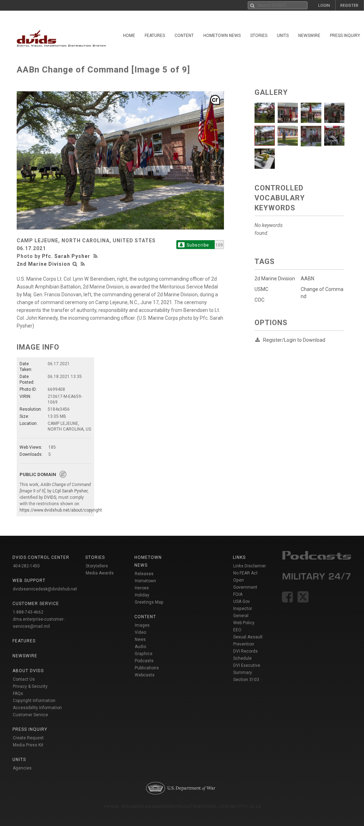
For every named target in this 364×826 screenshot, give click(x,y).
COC (259, 300)
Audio (140, 646)
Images (142, 625)
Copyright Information (34, 700)
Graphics (143, 653)
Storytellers (97, 565)
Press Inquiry (29, 729)
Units (283, 35)
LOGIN (324, 5)
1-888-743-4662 (28, 612)
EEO (237, 629)
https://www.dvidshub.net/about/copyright (61, 510)
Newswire (309, 35)
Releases (144, 573)
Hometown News (222, 35)
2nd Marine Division (43, 264)
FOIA (237, 594)
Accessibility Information (37, 707)
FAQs (18, 693)
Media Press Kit (28, 745)
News (140, 639)
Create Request (28, 737)
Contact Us (24, 679)
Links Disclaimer (249, 565)
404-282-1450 (26, 565)
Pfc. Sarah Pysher (66, 256)
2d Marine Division (275, 278)
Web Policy (244, 622)
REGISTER (349, 5)
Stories (258, 35)
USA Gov (241, 601)
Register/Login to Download (294, 340)
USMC (261, 289)
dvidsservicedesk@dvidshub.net (45, 589)
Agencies (22, 768)
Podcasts (144, 660)
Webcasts (145, 675)
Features (155, 35)
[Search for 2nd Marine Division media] (75, 264)
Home (129, 35)
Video (140, 632)
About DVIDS (28, 670)
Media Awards (100, 573)
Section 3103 (246, 679)
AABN (307, 278)
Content (184, 35)
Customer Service (30, 714)
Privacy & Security (30, 686)
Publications (147, 667)
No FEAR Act (245, 573)
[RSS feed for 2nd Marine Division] (83, 264)
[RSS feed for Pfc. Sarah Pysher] (96, 256)
